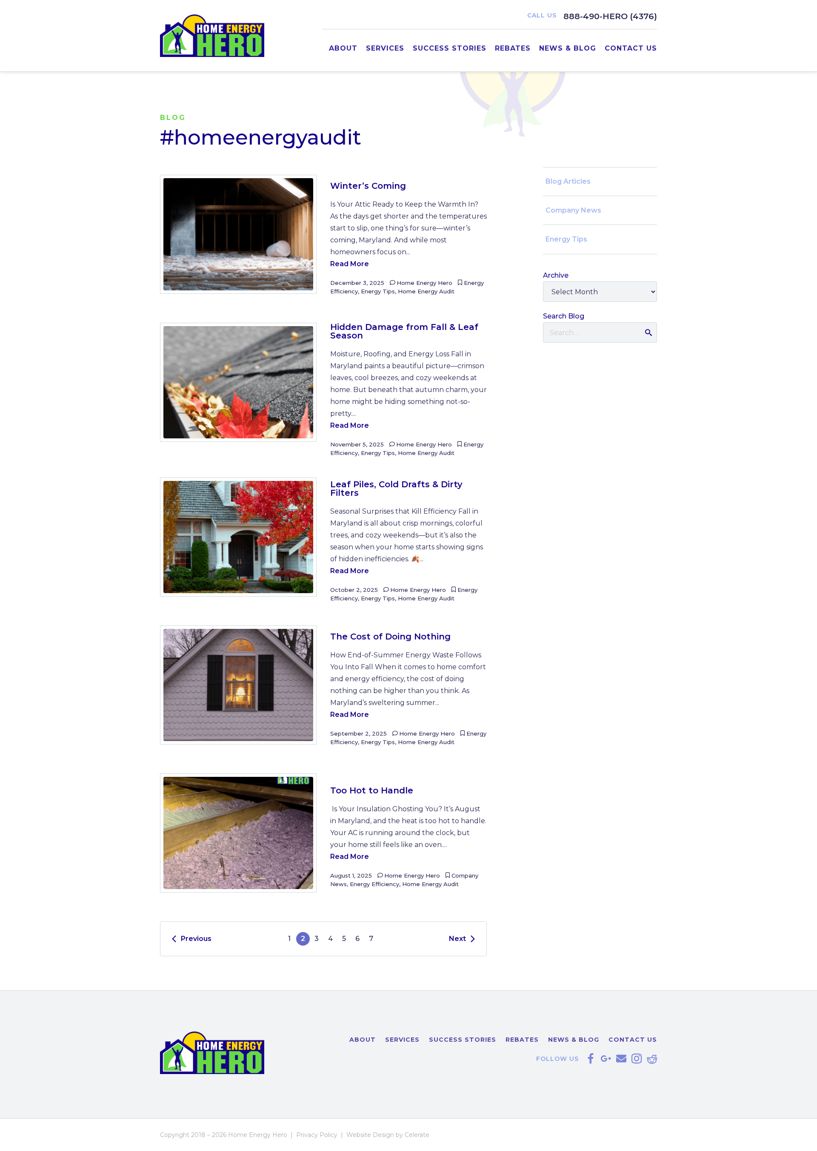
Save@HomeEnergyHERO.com (621, 1059)
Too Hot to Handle (371, 790)
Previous (196, 939)
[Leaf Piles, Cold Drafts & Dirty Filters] (238, 537)
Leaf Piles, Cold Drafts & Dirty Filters (396, 488)
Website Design (370, 1135)
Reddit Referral (652, 1059)
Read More (349, 264)
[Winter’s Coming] (238, 234)
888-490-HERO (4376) (610, 16)
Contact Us (631, 48)
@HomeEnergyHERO (591, 1059)
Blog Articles (568, 181)
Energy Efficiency (374, 884)
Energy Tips (378, 291)
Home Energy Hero (424, 282)
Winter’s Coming (368, 186)
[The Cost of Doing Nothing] (238, 685)
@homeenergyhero (636, 1059)
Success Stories (449, 48)
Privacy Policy (316, 1135)
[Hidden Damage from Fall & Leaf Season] (238, 382)
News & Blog (567, 48)
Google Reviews (606, 1059)
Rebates (513, 48)
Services (385, 48)
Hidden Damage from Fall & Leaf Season (404, 331)
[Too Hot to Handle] (238, 832)
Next (457, 939)
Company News (573, 210)
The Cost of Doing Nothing (390, 636)
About (343, 48)
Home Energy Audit (426, 291)
